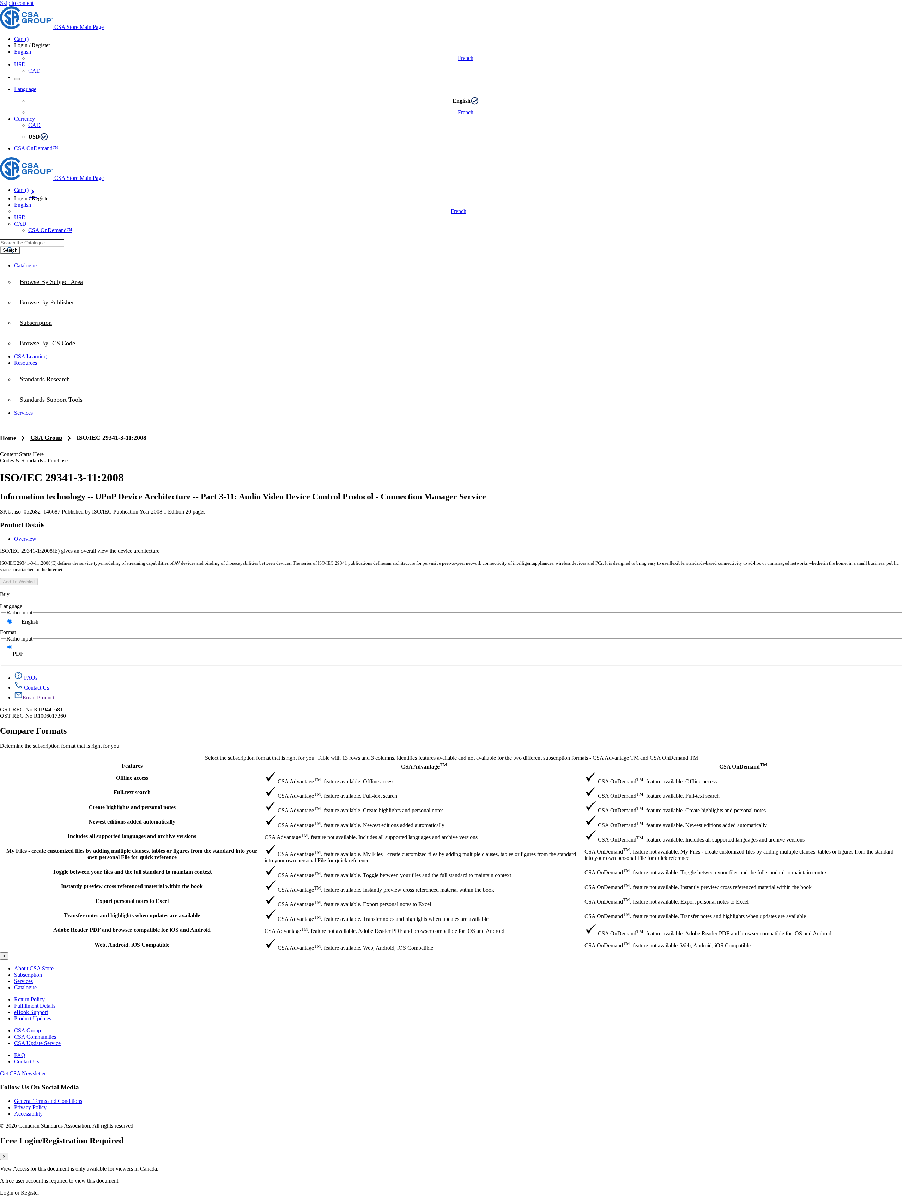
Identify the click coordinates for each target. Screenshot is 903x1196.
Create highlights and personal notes (132, 807)
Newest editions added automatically (132, 822)
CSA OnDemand (743, 766)
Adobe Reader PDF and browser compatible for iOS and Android (132, 930)
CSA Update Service (37, 1043)
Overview (25, 539)
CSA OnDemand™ (36, 148)
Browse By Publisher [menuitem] (47, 302)
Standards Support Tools (51, 399)
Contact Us (26, 1061)
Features (132, 766)
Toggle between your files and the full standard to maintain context (132, 872)
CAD (34, 71)
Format (8, 632)
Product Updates (32, 1018)
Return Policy (29, 999)
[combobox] (32, 243)
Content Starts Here (22, 454)
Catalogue (25, 987)
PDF (18, 654)
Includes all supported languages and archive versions (132, 836)
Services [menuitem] (23, 413)
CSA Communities (35, 1037)
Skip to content (17, 3)
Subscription (28, 975)
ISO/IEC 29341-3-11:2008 (111, 437)
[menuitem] (458, 343)
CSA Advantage (424, 766)
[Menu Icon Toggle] (17, 79)
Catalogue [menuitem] (25, 265)
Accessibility (28, 1114)
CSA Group (46, 437)
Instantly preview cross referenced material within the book (132, 886)
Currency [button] (24, 119)
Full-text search (132, 792)
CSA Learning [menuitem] (30, 356)
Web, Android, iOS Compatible (132, 945)
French (465, 58)
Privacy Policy (30, 1107)
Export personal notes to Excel (132, 901)
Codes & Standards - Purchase (34, 460)
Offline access (132, 778)
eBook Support (31, 1012)
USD (20, 64)
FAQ (19, 1055)
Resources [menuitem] (25, 363)
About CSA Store (34, 968)
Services (23, 981)
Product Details (22, 525)
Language (11, 606)
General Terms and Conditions (48, 1101)
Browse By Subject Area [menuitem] (51, 281)
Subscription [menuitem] (36, 322)
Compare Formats (33, 730)
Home (8, 438)
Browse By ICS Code (47, 343)
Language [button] (25, 89)
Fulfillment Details (34, 1006)
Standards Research (45, 379)
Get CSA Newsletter (23, 1073)
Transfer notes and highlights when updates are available (132, 915)
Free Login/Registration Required (61, 1140)
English (462, 101)
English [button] (22, 52)
